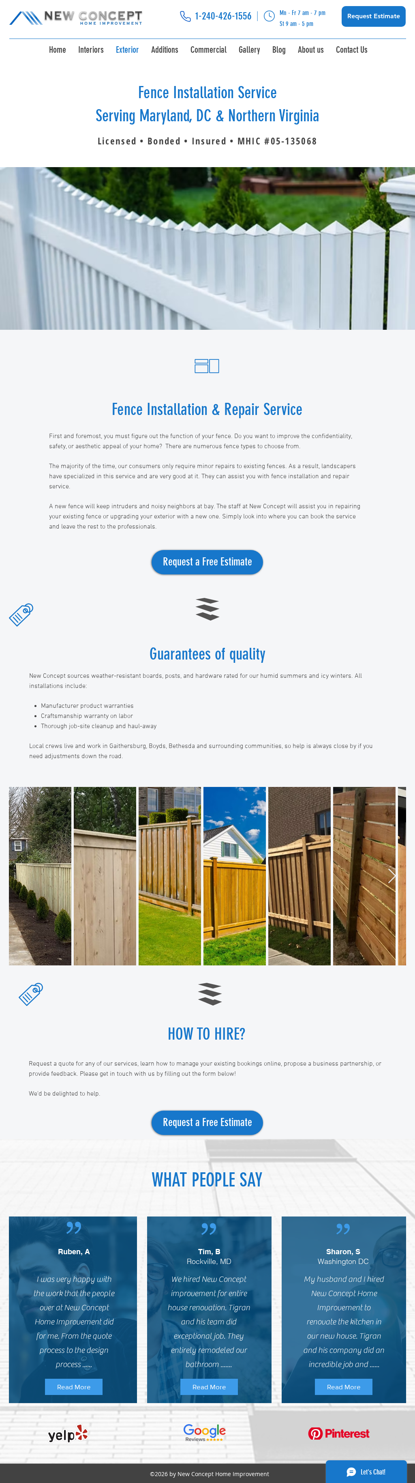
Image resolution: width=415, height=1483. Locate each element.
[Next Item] (392, 876)
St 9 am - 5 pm (296, 24)
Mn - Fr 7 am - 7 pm (302, 13)
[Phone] (185, 16)
